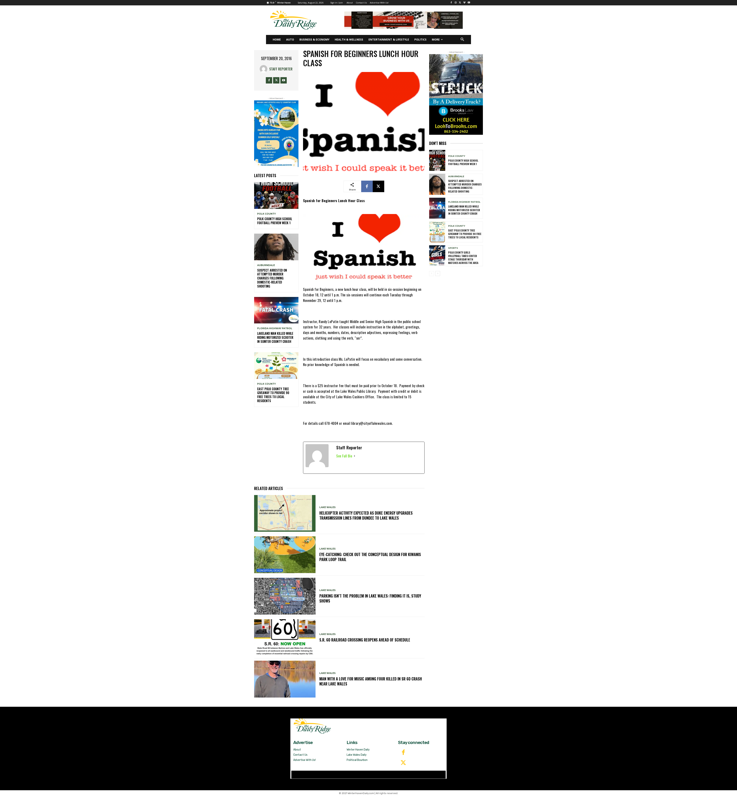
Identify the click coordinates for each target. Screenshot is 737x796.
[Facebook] (451, 3)
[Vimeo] (464, 3)
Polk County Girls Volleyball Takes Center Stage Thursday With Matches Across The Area (463, 257)
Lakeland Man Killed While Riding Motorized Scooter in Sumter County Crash (275, 337)
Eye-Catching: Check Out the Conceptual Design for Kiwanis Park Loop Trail (370, 556)
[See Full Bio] (354, 456)
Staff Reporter (280, 68)
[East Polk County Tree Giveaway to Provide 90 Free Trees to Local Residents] (276, 365)
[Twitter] (403, 763)
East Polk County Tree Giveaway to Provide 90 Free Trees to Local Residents (273, 395)
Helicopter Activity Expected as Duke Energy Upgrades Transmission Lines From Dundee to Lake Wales (366, 515)
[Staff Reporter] (264, 69)
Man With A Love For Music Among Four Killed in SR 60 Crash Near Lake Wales (370, 681)
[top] (403, 20)
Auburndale (266, 265)
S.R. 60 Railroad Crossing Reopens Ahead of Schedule (364, 640)
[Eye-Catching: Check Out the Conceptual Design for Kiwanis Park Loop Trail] (285, 554)
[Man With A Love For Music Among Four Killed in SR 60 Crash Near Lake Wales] (285, 679)
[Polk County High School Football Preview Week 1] (276, 195)
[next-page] (437, 273)
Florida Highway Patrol (274, 328)
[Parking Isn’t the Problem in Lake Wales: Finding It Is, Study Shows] (285, 596)
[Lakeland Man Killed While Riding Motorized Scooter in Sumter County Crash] (276, 310)
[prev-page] (431, 273)
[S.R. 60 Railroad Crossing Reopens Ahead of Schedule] (285, 637)
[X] (460, 3)
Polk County (266, 214)
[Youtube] (469, 3)
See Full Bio (344, 455)
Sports (453, 248)
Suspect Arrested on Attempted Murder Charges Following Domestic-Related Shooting (272, 278)
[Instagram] (456, 3)
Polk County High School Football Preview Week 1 (274, 221)
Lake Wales (327, 507)
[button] (462, 39)
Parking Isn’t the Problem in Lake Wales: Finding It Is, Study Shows (370, 598)
